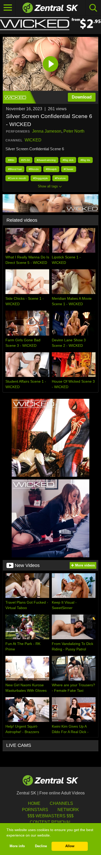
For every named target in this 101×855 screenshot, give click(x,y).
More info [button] (17, 846)
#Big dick (68, 160)
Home (34, 803)
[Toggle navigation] (8, 8)
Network (68, 809)
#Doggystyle (40, 178)
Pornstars (35, 809)
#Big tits (85, 160)
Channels (61, 803)
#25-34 (25, 160)
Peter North (73, 131)
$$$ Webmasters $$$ (50, 816)
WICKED (33, 140)
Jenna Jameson (46, 131)
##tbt (11, 160)
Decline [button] (41, 846)
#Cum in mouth (17, 178)
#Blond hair (15, 169)
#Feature (60, 178)
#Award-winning (46, 160)
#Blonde (34, 169)
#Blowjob (51, 169)
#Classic (69, 169)
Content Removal (50, 822)
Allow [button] (69, 846)
